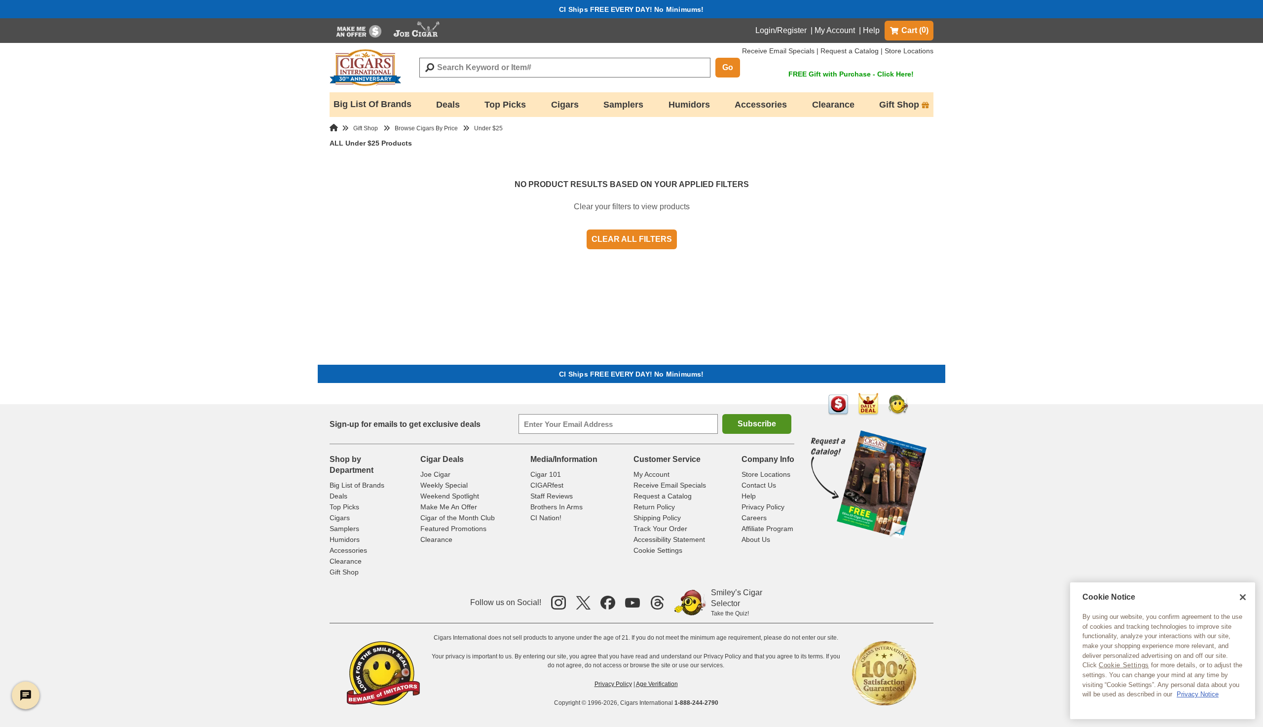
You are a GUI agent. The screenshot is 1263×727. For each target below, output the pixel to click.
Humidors (345, 539)
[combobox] (564, 67)
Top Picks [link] (505, 105)
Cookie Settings (1124, 665)
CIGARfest (546, 485)
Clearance (346, 561)
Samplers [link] (623, 105)
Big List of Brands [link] (372, 104)
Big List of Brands (357, 485)
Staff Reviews (551, 496)
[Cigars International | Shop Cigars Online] (365, 67)
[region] (1162, 650)
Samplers (344, 529)
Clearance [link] (833, 105)
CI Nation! (545, 518)
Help (871, 30)
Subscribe (757, 424)
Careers (754, 518)
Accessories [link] (761, 105)
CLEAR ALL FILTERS (632, 239)
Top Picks (344, 507)
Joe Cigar (435, 474)
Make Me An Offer (448, 507)
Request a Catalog (849, 51)
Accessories (348, 550)
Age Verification (657, 684)
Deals (338, 496)
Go (727, 67)
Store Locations (909, 51)
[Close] (1243, 597)
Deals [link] (448, 105)
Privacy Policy (763, 507)
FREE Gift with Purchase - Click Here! (851, 74)
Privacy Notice (1198, 694)
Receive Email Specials (778, 51)
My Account (835, 30)
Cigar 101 (545, 474)
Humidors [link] (689, 105)
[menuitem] (358, 30)
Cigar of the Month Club (457, 518)
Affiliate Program (767, 529)
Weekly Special (444, 485)
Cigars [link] (565, 105)
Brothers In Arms (556, 507)
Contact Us (759, 485)
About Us (756, 539)
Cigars (340, 518)
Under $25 (488, 128)
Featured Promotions (453, 529)
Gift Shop (344, 572)
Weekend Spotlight (449, 496)
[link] (358, 30)
